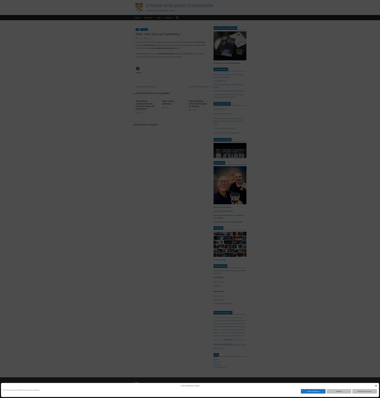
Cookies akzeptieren (313, 391)
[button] (376, 386)
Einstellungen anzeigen (365, 391)
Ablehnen (339, 391)
